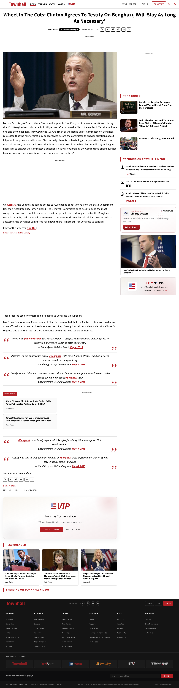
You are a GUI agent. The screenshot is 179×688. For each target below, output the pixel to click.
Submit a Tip (121, 633)
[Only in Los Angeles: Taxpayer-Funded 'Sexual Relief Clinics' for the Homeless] (128, 107)
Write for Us (121, 637)
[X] (82, 603)
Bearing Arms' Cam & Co (98, 633)
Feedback (34, 684)
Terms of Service (11, 684)
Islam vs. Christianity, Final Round (156, 138)
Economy (37, 633)
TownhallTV (10, 642)
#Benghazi (55, 355)
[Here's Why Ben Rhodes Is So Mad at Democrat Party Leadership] (148, 251)
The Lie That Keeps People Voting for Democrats (147, 181)
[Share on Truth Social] (107, 29)
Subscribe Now (73, 529)
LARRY (92, 619)
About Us (120, 619)
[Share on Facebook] (113, 29)
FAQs (158, 603)
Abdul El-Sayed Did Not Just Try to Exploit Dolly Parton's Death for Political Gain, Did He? (20, 576)
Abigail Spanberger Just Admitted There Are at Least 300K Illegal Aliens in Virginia (98, 576)
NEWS (33, 4)
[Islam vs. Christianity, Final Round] (128, 143)
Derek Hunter (66, 624)
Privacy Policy (24, 684)
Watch (8, 633)
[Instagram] (88, 603)
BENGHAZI (7, 490)
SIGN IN (145, 4)
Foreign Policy (39, 637)
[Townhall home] (15, 603)
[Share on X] (102, 29)
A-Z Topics (38, 613)
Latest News (10, 624)
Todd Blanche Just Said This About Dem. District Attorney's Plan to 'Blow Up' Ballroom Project (156, 123)
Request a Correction (47, 684)
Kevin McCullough (68, 628)
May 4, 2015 (76, 347)
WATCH (52, 4)
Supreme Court (39, 646)
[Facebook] (93, 603)
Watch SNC (149, 633)
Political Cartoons (12, 637)
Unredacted (94, 628)
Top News (9, 619)
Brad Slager (66, 633)
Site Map (59, 684)
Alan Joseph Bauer (68, 637)
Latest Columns (11, 628)
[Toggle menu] (4, 4)
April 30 (11, 204)
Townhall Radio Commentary (100, 637)
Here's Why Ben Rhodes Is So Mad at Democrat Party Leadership (146, 271)
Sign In (149, 603)
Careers (120, 628)
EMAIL (17, 490)
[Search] (169, 4)
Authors (9, 646)
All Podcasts (94, 642)
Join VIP (168, 603)
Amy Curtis (9, 582)
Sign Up (167, 676)
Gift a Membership (151, 624)
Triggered (93, 624)
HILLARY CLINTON (30, 490)
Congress (37, 624)
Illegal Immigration (40, 642)
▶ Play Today (131, 227)
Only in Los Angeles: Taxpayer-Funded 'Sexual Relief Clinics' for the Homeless (155, 105)
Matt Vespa (53, 29)
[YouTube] (98, 603)
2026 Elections (39, 619)
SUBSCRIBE (159, 4)
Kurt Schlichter (67, 619)
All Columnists (67, 646)
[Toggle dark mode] (175, 4)
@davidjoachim (32, 338)
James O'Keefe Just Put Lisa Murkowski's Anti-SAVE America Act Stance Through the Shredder (60, 576)
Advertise (120, 624)
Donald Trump (39, 628)
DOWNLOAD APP (129, 4)
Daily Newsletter (150, 628)
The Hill (31, 228)
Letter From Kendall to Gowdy (16, 233)
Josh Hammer (67, 642)
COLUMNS (42, 4)
